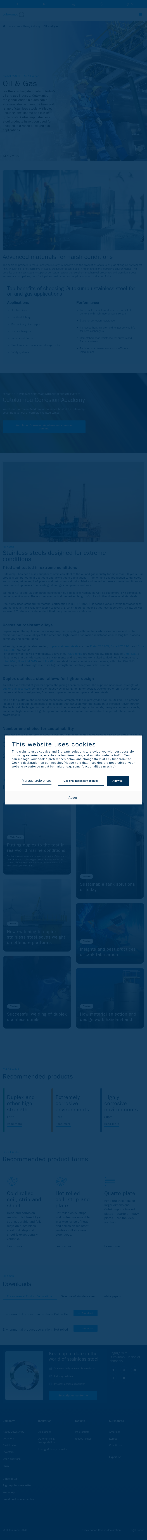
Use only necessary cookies (80, 780)
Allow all (117, 780)
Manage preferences (36, 781)
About (72, 797)
